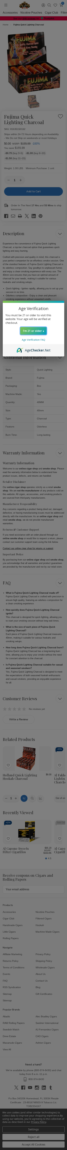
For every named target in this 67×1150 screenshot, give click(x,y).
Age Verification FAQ (33, 339)
